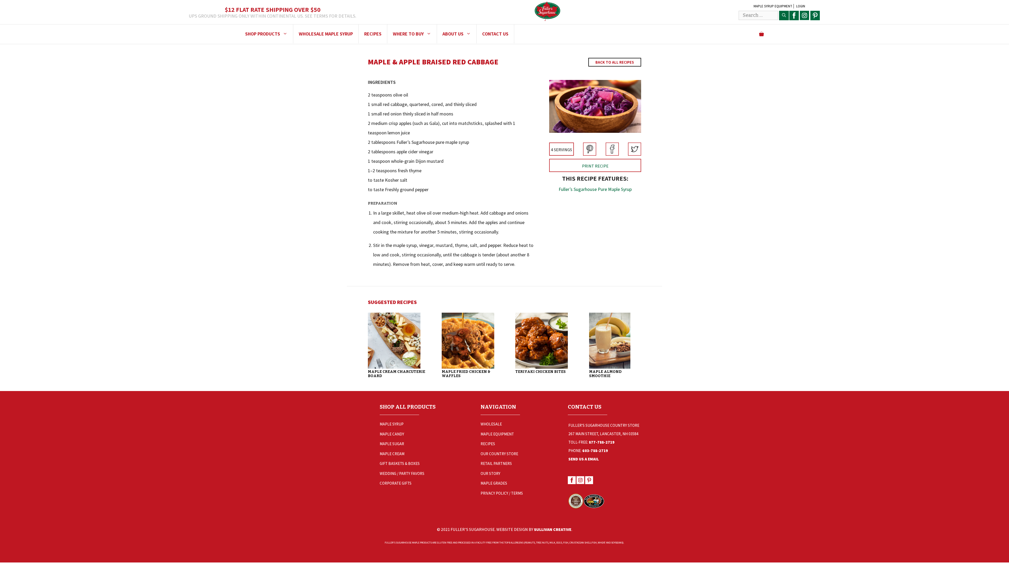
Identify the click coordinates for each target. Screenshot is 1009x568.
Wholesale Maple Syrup (326, 34)
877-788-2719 (602, 442)
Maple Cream (392, 453)
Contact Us (495, 34)
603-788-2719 (595, 450)
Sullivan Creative (553, 529)
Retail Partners (496, 463)
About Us (453, 34)
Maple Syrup (392, 424)
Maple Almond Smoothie (605, 373)
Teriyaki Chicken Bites (540, 371)
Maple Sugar (392, 443)
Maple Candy (392, 434)
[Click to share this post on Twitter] (634, 154)
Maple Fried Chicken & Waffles (466, 373)
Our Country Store (499, 453)
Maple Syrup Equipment (773, 6)
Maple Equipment (497, 434)
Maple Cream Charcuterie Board (396, 373)
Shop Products (262, 34)
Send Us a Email (583, 459)
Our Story (490, 473)
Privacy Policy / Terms (502, 493)
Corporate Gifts (395, 483)
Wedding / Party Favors (402, 473)
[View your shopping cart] (761, 34)
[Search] (784, 15)
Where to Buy (408, 34)
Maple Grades (494, 483)
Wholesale (491, 424)
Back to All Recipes (614, 62)
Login (800, 6)
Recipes (373, 34)
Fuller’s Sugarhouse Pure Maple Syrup (595, 189)
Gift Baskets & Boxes (400, 463)
